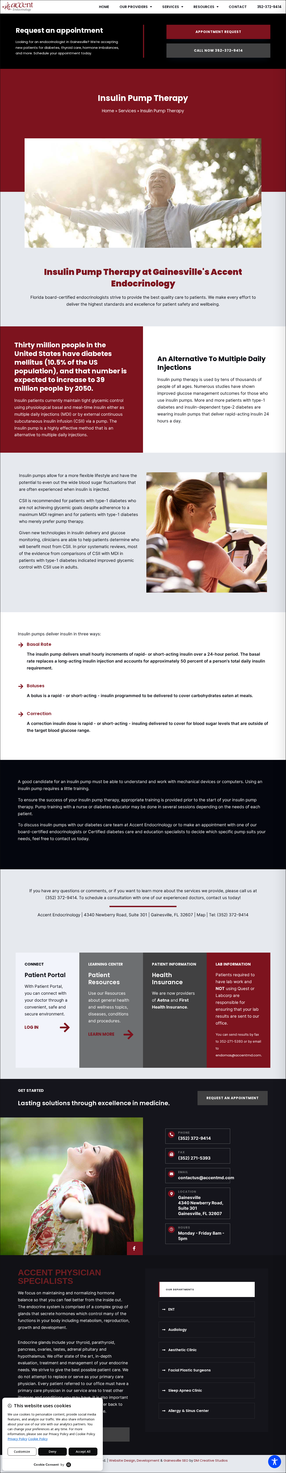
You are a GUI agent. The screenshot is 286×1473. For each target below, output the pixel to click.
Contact (238, 6)
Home (104, 6)
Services (170, 6)
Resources (203, 6)
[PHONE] (171, 1134)
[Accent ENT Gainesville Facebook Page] (135, 1248)
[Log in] (64, 1027)
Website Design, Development (134, 1460)
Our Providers (134, 6)
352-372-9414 (269, 6)
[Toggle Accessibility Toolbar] (275, 1462)
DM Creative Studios (211, 1460)
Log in (31, 1027)
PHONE (184, 1133)
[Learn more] (128, 1034)
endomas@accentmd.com (238, 1055)
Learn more (101, 1034)
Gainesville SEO (176, 1460)
